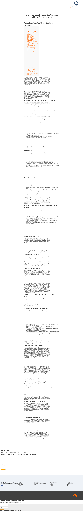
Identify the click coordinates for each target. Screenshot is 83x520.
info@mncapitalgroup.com (6, 483)
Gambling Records (29, 35)
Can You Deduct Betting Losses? (31, 47)
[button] (75, 4)
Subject (2, 463)
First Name (2, 457)
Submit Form (3, 469)
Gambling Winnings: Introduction (31, 39)
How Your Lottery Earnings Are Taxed (32, 51)
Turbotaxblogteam (29, 34)
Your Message (3, 465)
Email (2, 461)
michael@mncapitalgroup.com (14, 483)
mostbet (29, 107)
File (27, 46)
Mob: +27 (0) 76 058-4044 (5, 482)
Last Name (2, 459)
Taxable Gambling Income (30, 40)
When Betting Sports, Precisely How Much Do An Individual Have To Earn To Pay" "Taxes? (32, 32)
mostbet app (31, 148)
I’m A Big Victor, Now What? (31, 38)
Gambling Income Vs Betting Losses (32, 48)
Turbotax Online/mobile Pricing (31, 45)
